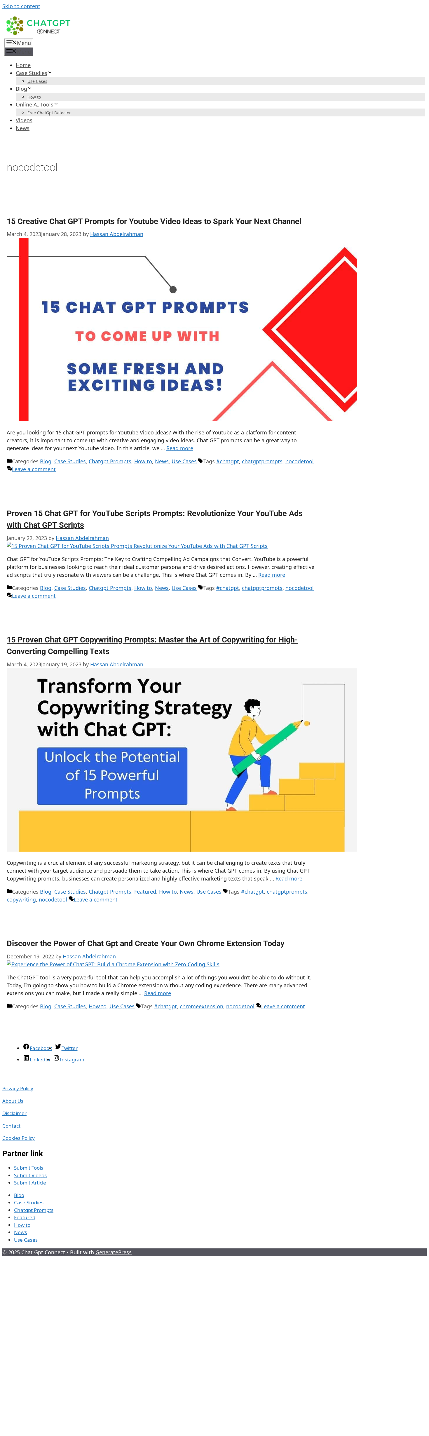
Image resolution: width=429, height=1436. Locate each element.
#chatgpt (227, 461)
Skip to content (21, 6)
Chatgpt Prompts (110, 461)
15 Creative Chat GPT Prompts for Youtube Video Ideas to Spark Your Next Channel (154, 221)
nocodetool (299, 461)
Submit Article (30, 1182)
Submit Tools (28, 1167)
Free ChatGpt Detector (49, 113)
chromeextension (201, 1006)
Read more (179, 448)
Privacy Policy (17, 1088)
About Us (12, 1101)
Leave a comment (34, 469)
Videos (24, 120)
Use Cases (37, 81)
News (22, 128)
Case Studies (31, 72)
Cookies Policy (18, 1138)
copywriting (21, 899)
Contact (11, 1125)
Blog (21, 88)
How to (34, 97)
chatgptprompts (262, 461)
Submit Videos (30, 1175)
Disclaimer (14, 1113)
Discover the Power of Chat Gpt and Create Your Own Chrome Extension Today (146, 943)
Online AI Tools (34, 104)
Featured (145, 891)
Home (23, 65)
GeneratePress (113, 1252)
